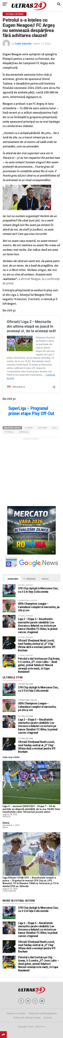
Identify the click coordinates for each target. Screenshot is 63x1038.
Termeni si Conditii (15, 1013)
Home (6, 823)
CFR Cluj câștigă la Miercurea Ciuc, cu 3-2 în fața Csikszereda (38, 590)
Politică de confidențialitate (42, 1013)
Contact (48, 1017)
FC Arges (29, 427)
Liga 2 (54, 427)
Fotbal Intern (25, 684)
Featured (42, 427)
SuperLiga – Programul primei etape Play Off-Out (31, 411)
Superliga (23, 431)
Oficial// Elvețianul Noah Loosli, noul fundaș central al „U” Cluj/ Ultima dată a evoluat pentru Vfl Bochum (36, 645)
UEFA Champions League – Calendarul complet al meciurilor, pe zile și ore (39, 607)
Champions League (27, 700)
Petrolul (9, 431)
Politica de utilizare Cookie (27, 1017)
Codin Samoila (23, 43)
